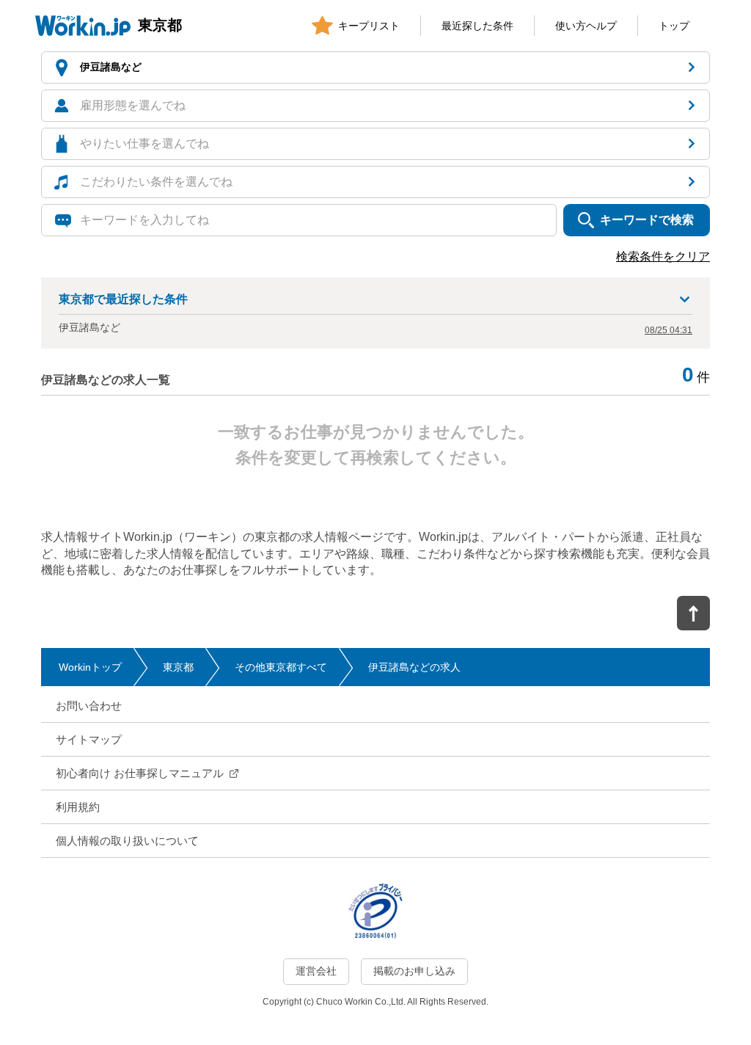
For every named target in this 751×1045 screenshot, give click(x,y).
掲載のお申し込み (414, 971)
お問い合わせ (89, 705)
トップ (674, 26)
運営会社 (316, 971)
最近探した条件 (477, 26)
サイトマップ (89, 739)
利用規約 (78, 807)
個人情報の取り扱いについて (127, 840)
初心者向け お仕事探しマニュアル (140, 773)
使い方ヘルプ (586, 26)
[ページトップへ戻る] (693, 613)
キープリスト (369, 26)
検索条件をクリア (663, 256)
